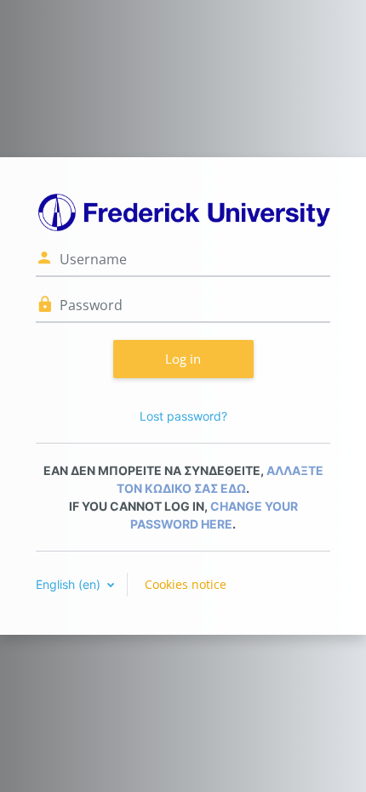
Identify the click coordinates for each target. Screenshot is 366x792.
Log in (183, 358)
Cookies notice (185, 584)
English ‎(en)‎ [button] (70, 584)
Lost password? (183, 416)
